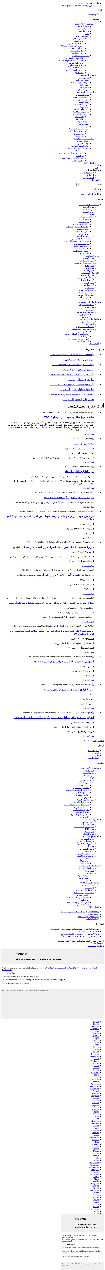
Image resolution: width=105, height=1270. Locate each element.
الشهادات (90, 175)
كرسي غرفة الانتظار (80, 112)
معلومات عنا (93, 751)
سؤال (91, 434)
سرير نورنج (84, 124)
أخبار (97, 165)
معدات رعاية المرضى (85, 121)
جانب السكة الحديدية (80, 146)
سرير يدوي (84, 87)
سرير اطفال (83, 90)
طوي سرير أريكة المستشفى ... (78, 359)
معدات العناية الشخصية (79, 129)
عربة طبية (84, 107)
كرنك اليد (79, 156)
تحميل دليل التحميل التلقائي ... (78, 399)
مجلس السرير (83, 141)
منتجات (96, 21)
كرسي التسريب (82, 104)
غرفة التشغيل (83, 31)
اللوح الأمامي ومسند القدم (72, 158)
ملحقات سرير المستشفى (78, 148)
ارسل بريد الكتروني (96, 946)
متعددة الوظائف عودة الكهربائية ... (77, 369)
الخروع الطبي (77, 160)
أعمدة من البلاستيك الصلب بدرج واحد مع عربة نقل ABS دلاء (64, 661)
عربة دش (85, 126)
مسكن (96, 19)
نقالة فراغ (79, 73)
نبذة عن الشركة (87, 173)
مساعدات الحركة (76, 131)
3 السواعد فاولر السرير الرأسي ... (77, 389)
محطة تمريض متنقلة (83, 443)
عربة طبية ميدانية (76, 63)
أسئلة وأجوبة (88, 177)
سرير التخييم (83, 26)
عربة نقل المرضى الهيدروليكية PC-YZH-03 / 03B (69, 497)
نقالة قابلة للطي (76, 68)
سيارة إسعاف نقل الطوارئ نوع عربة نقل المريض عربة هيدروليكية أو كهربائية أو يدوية (51, 603)
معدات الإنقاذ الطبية (80, 55)
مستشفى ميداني (82, 36)
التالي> (98, 740)
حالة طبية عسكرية (75, 43)
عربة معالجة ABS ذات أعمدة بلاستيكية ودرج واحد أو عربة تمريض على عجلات (55, 575)
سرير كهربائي (83, 77)
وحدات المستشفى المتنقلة (72, 46)
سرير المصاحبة (82, 95)
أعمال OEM (88, 163)
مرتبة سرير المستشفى (79, 82)
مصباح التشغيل (77, 48)
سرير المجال (78, 38)
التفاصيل (85, 434)
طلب (96, 168)
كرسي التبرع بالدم (81, 99)
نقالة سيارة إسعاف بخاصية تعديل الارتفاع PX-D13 (69, 417)
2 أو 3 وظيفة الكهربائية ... (81, 379)
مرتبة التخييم (83, 29)
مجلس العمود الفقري (74, 70)
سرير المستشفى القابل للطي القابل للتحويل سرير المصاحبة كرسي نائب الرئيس (53, 547)
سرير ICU (84, 85)
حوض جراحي (77, 53)
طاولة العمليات (77, 51)
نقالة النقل (79, 119)
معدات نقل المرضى (80, 114)
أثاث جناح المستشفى (85, 92)
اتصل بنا (95, 180)
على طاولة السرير (81, 109)
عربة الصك (78, 41)
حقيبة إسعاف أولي (75, 65)
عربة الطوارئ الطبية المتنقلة (79, 471)
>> (94, 740)
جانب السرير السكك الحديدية (71, 153)
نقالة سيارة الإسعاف (74, 58)
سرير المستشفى (87, 75)
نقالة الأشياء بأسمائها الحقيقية (71, 60)
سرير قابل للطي (82, 80)
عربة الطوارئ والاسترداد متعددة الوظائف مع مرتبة (69, 689)
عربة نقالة (79, 116)
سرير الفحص (83, 102)
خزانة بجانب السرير (80, 97)
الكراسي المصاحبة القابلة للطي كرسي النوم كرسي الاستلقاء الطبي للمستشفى (54, 717)
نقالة (87, 33)
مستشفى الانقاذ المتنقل (84, 24)
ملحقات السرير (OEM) (84, 138)
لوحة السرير (83, 143)
